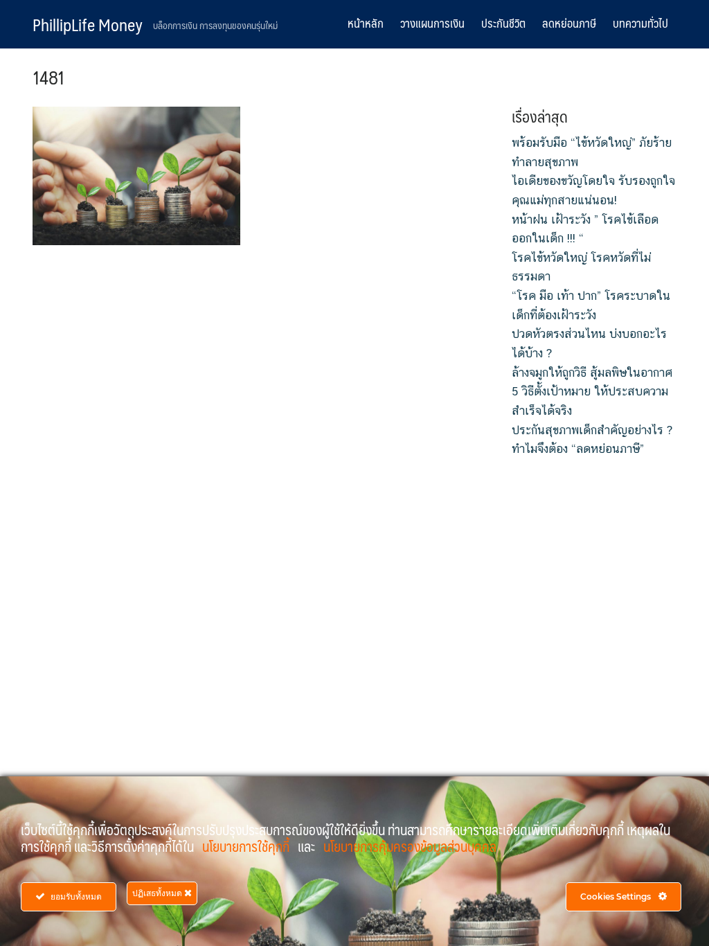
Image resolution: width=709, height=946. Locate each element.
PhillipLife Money (88, 24)
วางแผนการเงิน (432, 23)
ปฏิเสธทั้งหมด (158, 893)
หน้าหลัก (366, 23)
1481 (49, 77)
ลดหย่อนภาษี (569, 23)
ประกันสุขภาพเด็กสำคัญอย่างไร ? (592, 430)
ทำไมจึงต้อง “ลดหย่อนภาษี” (578, 449)
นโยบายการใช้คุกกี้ (247, 846)
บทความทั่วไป (640, 23)
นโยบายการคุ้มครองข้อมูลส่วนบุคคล (409, 846)
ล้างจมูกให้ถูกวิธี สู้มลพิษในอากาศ (592, 373)
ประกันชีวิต (503, 23)
